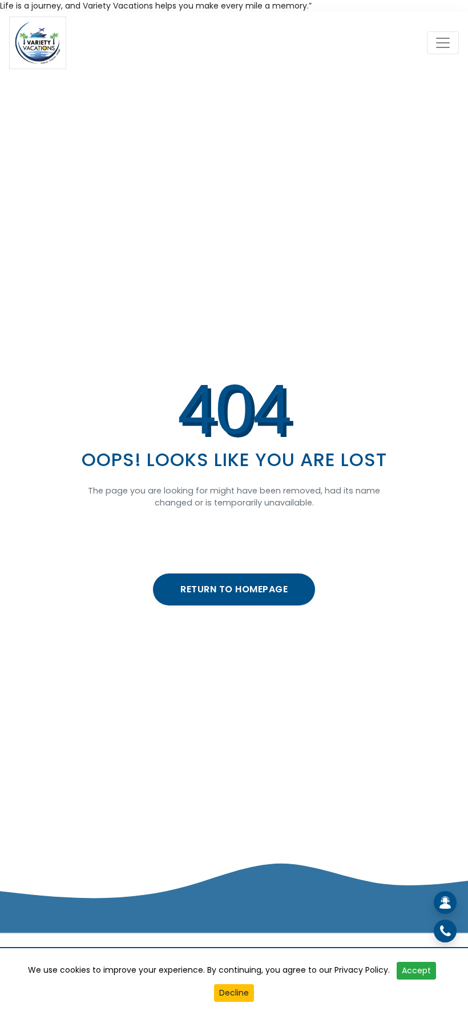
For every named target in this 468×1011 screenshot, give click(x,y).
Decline (234, 992)
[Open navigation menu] (443, 42)
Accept (416, 970)
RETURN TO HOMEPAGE (234, 589)
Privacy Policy (361, 970)
